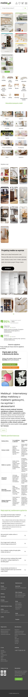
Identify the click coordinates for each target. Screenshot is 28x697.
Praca (2, 653)
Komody (3, 597)
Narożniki (17, 586)
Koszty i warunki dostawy (20, 634)
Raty (16, 637)
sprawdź (8, 268)
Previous (3, 378)
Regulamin (17, 629)
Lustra (2, 616)
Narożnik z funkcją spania (20, 587)
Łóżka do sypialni (4, 610)
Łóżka (2, 609)
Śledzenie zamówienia (5, 629)
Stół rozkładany (18, 604)
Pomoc (16, 635)
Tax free (16, 643)
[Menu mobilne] (26, 3)
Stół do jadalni (18, 602)
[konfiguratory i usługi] (7, 22)
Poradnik (17, 640)
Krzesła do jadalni (4, 601)
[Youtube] (5, 674)
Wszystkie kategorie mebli (14, 103)
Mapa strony (3, 659)
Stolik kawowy (18, 607)
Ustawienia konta (4, 632)
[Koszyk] (22, 3)
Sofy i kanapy (18, 592)
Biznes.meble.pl (4, 660)
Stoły (16, 601)
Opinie (2, 656)
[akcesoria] (21, 38)
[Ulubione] (19, 3)
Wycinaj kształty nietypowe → (10, 367)
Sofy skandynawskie (19, 596)
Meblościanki (18, 583)
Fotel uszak (3, 589)
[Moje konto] (17, 3)
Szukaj (25, 8)
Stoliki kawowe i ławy (6, 606)
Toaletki (17, 619)
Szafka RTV (17, 608)
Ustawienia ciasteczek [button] (5, 634)
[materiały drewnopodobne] (21, 48)
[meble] (21, 17)
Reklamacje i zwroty (19, 632)
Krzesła (2, 600)
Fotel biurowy (4, 587)
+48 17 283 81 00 (20, 650)
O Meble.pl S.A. (4, 654)
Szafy (16, 613)
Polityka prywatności (19, 631)
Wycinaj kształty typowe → (10, 364)
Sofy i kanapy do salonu (20, 593)
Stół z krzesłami (18, 605)
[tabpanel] (7, 305)
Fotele (2, 586)
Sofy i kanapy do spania (20, 595)
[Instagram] (5, 671)
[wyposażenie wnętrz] (21, 27)
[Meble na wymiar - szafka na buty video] (7, 43)
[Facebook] (2, 671)
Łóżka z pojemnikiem (5, 612)
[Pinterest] (2, 674)
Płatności (17, 638)
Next (24, 378)
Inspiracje (17, 641)
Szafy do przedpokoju (20, 615)
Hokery (2, 593)
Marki (2, 657)
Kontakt (2, 650)
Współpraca (3, 651)
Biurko (2, 583)
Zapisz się (18, 679)
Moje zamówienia (4, 631)
